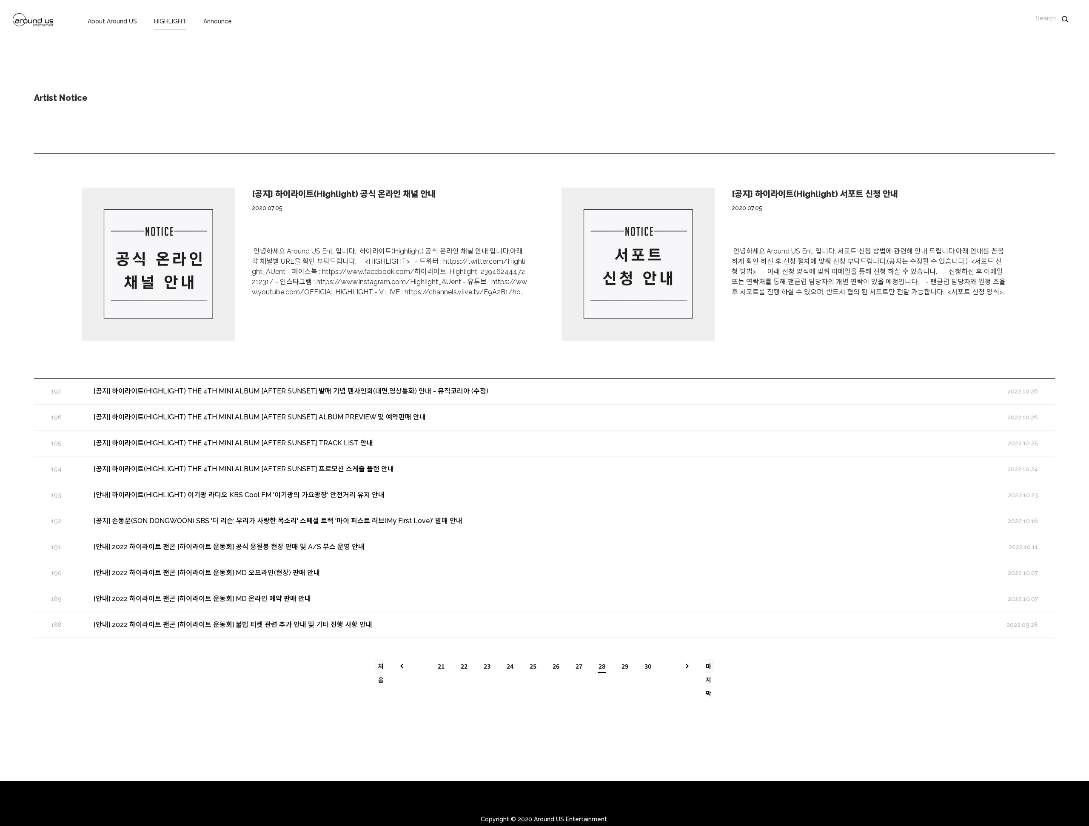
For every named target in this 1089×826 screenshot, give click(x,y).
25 (533, 666)
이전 (402, 666)
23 (487, 666)
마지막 (708, 667)
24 (510, 666)
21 (441, 666)
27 (579, 666)
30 (647, 666)
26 (556, 666)
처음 (380, 667)
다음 (687, 666)
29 (624, 666)
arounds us (33, 21)
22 (464, 666)
